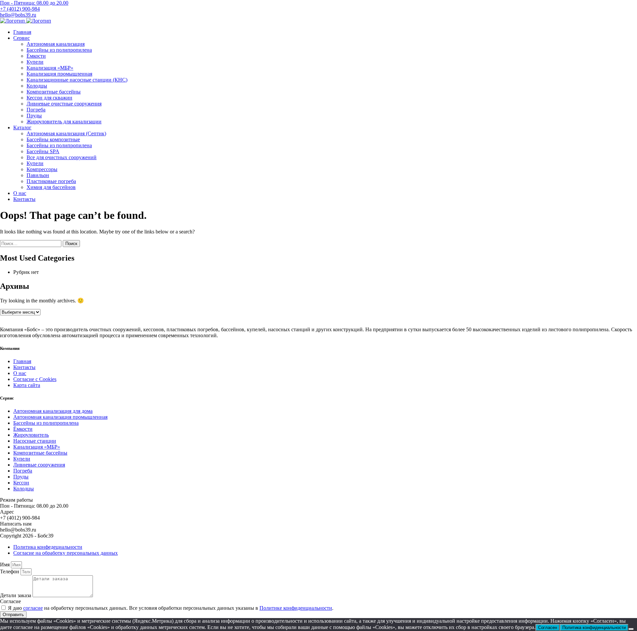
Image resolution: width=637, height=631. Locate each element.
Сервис (21, 38)
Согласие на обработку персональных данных (65, 553)
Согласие (10, 601)
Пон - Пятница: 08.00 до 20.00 (34, 3)
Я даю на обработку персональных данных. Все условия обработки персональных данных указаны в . (170, 608)
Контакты (24, 199)
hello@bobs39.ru (18, 15)
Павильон (38, 175)
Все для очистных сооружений (62, 157)
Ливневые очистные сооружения (64, 103)
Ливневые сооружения (39, 465)
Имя (5, 564)
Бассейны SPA (43, 151)
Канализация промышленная (59, 74)
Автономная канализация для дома (53, 411)
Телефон (10, 571)
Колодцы (37, 86)
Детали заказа (16, 595)
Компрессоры (42, 169)
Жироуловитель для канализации (64, 121)
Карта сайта (26, 385)
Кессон (21, 482)
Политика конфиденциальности (594, 627)
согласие (33, 608)
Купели (35, 62)
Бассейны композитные (53, 139)
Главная (22, 32)
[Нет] (631, 629)
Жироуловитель (31, 435)
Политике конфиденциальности (295, 608)
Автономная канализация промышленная (60, 417)
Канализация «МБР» (50, 68)
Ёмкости (36, 56)
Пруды (34, 115)
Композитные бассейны (54, 92)
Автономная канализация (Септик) (66, 133)
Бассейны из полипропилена (59, 50)
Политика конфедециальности (47, 547)
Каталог (22, 127)
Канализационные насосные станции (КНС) (77, 80)
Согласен (547, 627)
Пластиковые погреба (51, 181)
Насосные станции (34, 441)
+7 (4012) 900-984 (20, 9)
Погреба (36, 109)
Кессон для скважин (49, 97)
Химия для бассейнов (51, 187)
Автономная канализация (56, 44)
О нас (19, 193)
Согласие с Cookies (34, 379)
